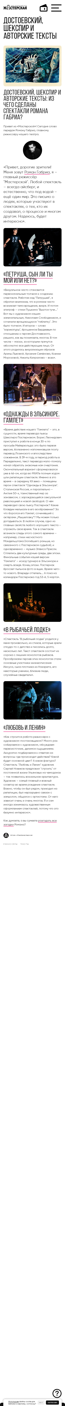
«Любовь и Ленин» (24, 728)
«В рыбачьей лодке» (26, 630)
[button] (57, 1393)
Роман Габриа (37, 172)
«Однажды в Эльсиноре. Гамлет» (31, 417)
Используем (13, 1402)
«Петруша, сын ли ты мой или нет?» (28, 277)
